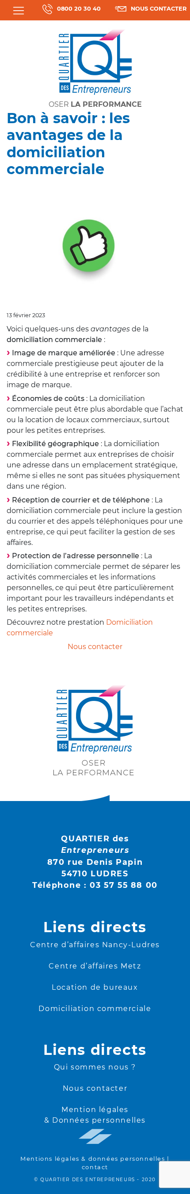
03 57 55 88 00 (123, 885)
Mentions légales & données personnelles (92, 1158)
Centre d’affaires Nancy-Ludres (95, 945)
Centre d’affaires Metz (95, 966)
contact (95, 1167)
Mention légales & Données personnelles (95, 1114)
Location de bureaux (95, 987)
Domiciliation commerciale (94, 1008)
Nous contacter (95, 1088)
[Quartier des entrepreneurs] (95, 61)
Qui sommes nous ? (95, 1067)
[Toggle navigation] (18, 10)
